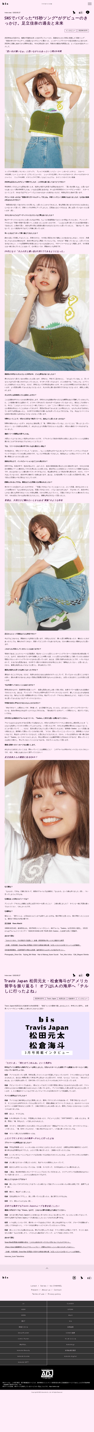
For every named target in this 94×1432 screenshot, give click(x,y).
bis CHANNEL (56, 1286)
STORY (70, 1309)
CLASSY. (70, 1303)
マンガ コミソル (70, 1339)
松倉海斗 (72, 998)
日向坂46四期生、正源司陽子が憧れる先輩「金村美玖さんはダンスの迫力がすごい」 (35, 950)
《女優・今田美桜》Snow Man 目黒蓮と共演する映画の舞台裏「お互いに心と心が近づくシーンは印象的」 (43, 945)
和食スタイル (23, 1327)
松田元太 (62, 998)
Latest (34, 1286)
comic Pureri (23, 1339)
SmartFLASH (23, 1333)
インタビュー (70, 30)
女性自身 (70, 1327)
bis (70, 1321)
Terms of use (38, 1294)
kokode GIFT (23, 1362)
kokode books (23, 1356)
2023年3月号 (83, 30)
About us (46, 1290)
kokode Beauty (23, 1350)
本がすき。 (23, 1344)
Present (34, 1290)
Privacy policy (54, 1294)
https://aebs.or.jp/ (54, 1386)
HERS (23, 1315)
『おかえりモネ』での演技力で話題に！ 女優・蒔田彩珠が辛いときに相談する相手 (34, 940)
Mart (70, 1315)
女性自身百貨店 (70, 1350)
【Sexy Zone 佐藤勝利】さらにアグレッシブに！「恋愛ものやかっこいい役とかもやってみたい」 (40, 1247)
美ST (23, 1321)
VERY (23, 1309)
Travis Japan (51, 998)
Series (43, 1286)
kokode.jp (70, 1344)
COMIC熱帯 (70, 1333)
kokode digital (70, 1356)
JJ (23, 1303)
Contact (58, 1290)
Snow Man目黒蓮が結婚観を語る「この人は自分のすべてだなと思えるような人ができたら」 (38, 1242)
